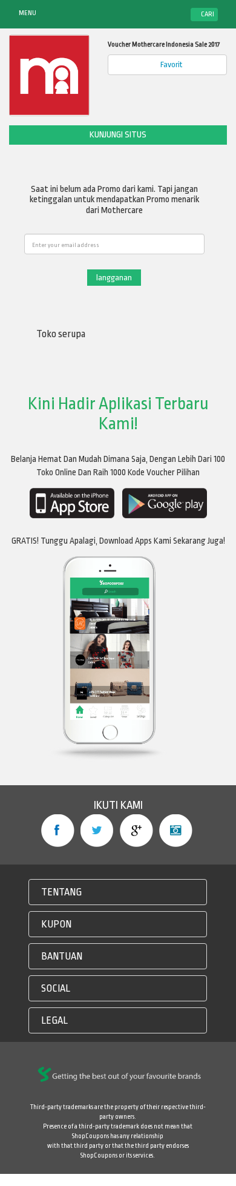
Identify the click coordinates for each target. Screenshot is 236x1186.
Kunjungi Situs (118, 135)
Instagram (175, 830)
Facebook (57, 830)
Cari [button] (207, 14)
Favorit (170, 64)
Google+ (136, 830)
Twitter (97, 830)
